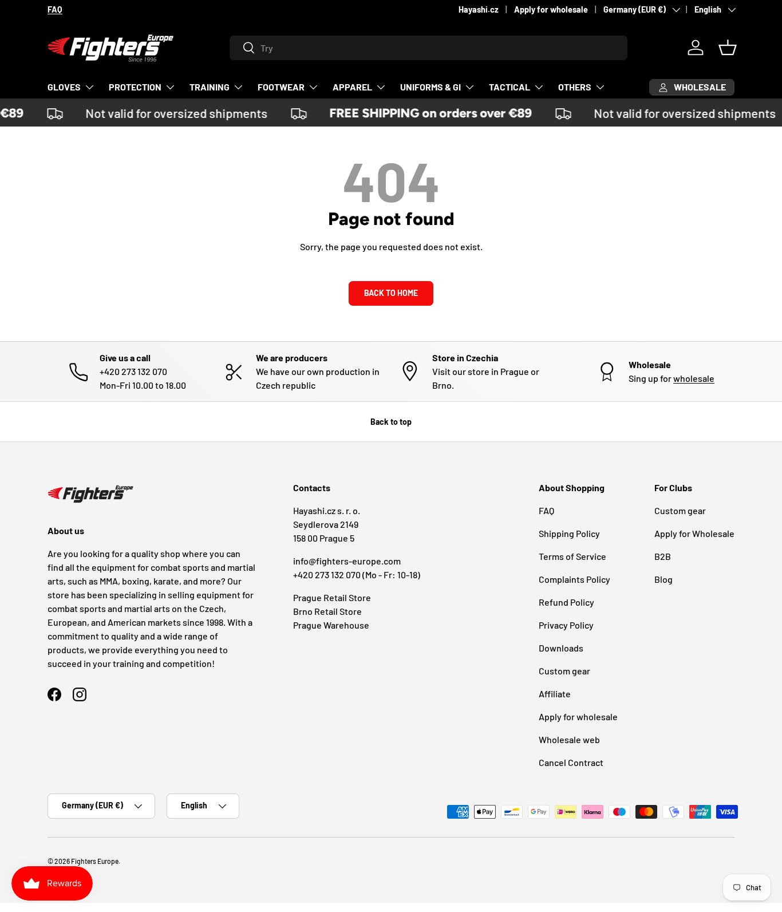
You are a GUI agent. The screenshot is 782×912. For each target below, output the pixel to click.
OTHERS (574, 86)
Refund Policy (566, 602)
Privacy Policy (566, 624)
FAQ (546, 510)
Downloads (561, 647)
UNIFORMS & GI (430, 86)
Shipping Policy (569, 533)
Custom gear (564, 670)
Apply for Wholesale (694, 533)
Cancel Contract (571, 762)
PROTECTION (135, 86)
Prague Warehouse (331, 624)
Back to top (391, 422)
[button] (727, 47)
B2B (662, 556)
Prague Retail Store (332, 597)
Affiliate (555, 693)
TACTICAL (509, 86)
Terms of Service (572, 556)
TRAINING (209, 86)
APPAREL (352, 86)
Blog (663, 579)
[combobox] (428, 47)
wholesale (693, 378)
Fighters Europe (95, 861)
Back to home (391, 293)
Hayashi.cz (479, 9)
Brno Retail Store (327, 611)
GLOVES (64, 86)
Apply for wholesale (551, 9)
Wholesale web (569, 739)
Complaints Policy (574, 579)
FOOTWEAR (281, 86)
